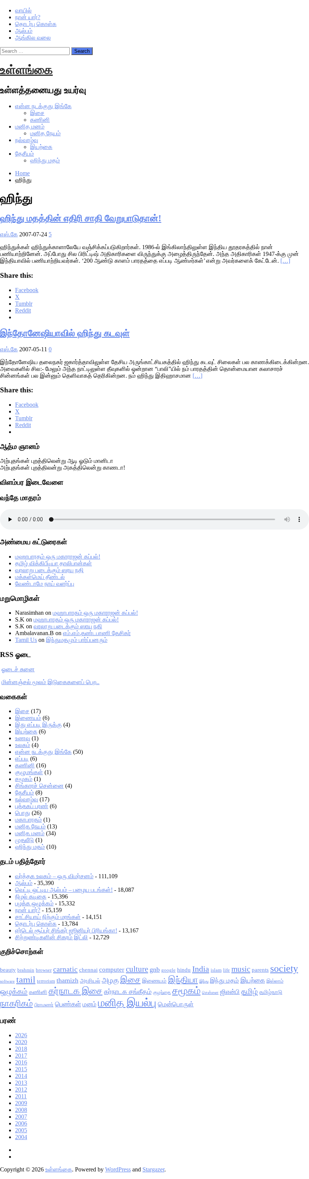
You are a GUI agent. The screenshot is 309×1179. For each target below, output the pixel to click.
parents (260, 970)
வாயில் (23, 10)
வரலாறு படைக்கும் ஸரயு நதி (49, 570)
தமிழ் (249, 991)
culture (137, 969)
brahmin (25, 970)
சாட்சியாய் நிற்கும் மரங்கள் (48, 917)
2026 (21, 1035)
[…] (285, 260)
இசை (37, 113)
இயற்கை (41, 147)
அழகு (110, 980)
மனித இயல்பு (127, 1003)
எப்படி (22, 758)
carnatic (65, 969)
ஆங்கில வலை (33, 37)
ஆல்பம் (23, 31)
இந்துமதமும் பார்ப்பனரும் (76, 640)
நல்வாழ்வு (26, 140)
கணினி (40, 119)
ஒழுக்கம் (14, 991)
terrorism (46, 981)
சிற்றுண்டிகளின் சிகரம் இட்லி (51, 937)
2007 (21, 1116)
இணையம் (28, 718)
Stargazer (153, 1169)
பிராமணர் (44, 1005)
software (7, 981)
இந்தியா (183, 980)
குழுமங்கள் (29, 772)
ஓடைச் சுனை (18, 669)
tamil (25, 979)
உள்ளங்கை (26, 70)
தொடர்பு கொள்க (36, 24)
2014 (21, 1076)
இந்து (203, 981)
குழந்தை (162, 992)
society (284, 968)
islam (216, 970)
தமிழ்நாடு (270, 992)
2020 (21, 1042)
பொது (22, 813)
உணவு (22, 738)
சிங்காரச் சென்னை (39, 785)
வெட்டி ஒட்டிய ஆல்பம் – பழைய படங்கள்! (64, 890)
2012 (21, 1089)
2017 (21, 1055)
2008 (21, 1110)
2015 (21, 1069)
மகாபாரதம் (28, 819)
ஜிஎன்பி (230, 991)
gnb (155, 969)
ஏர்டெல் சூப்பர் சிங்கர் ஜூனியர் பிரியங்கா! (66, 930)
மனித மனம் (29, 126)
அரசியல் (90, 981)
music (240, 969)
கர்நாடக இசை (75, 991)
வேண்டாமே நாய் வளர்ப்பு (44, 583)
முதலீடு (24, 840)
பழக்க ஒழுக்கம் (34, 903)
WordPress (118, 1169)
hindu (184, 970)
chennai (88, 970)
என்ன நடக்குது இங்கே (43, 106)
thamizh (67, 980)
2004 (21, 1137)
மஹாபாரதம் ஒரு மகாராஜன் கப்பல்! (57, 556)
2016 (21, 1062)
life (226, 970)
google (168, 970)
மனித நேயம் (45, 133)
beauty (8, 970)
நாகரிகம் (16, 1003)
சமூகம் (23, 779)
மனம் (89, 1004)
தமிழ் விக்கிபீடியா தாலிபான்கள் (53, 563)
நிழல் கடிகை (30, 896)
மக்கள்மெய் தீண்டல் (40, 577)
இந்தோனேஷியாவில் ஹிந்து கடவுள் (65, 333)
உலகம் (22, 745)
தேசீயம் (24, 153)
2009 (21, 1103)
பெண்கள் (68, 1004)
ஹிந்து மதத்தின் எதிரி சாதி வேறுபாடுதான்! (80, 218)
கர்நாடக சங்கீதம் (127, 991)
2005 (21, 1130)
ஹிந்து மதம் (45, 160)
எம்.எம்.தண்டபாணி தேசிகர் (97, 633)
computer (111, 969)
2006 (21, 1123)
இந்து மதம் (224, 980)
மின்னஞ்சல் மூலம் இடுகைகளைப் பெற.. (50, 682)
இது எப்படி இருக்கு (38, 724)
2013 (21, 1082)
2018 (21, 1049)
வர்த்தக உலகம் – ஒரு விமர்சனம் (54, 876)
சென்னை (210, 993)
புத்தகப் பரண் (31, 806)
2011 (21, 1096)
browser (44, 970)
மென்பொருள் (176, 1004)
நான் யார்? (27, 17)
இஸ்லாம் (274, 981)
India (200, 969)
